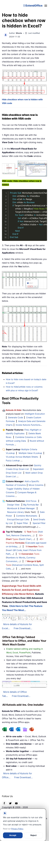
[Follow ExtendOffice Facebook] (4, 803)
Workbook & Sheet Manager (21, 508)
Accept (12, 835)
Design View (13, 504)
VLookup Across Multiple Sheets (22, 456)
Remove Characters (21, 535)
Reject (33, 835)
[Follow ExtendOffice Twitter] (10, 803)
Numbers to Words (16, 557)
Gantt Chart (25, 539)
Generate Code (15, 417)
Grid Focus (31, 501)
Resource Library (15, 512)
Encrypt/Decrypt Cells (18, 519)
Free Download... (23, 628)
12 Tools (30, 531)
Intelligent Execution (35, 413)
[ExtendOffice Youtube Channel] (16, 803)
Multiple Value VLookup (30, 453)
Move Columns (36, 485)
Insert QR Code (14, 550)
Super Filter (22, 523)
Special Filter (39, 523)
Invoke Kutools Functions (28, 425)
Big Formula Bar (31, 504)
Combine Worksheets (26, 515)
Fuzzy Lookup (13, 460)
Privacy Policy (17, 829)
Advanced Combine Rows (25, 565)
